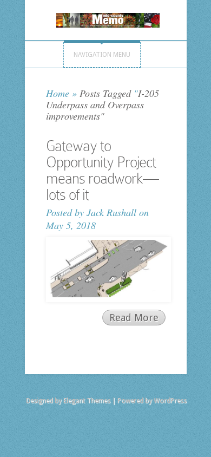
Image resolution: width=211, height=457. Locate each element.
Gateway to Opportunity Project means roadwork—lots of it (102, 170)
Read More (134, 317)
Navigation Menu (102, 54)
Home (57, 93)
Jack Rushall (111, 212)
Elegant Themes (86, 400)
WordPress (170, 400)
